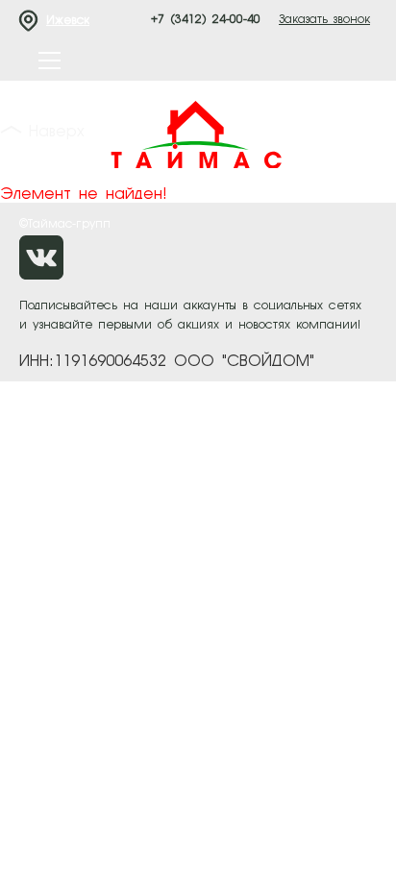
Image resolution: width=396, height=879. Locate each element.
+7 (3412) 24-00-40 (205, 20)
